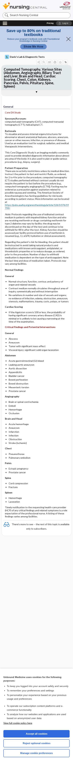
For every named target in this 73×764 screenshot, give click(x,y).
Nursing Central (29, 6)
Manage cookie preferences (36, 753)
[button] (64, 23)
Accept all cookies (36, 733)
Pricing (50, 23)
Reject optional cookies (36, 743)
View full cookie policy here (17, 723)
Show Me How (33, 46)
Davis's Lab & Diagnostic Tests (27, 56)
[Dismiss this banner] (68, 39)
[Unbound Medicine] (65, 5)
